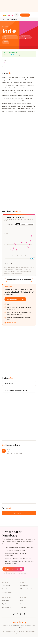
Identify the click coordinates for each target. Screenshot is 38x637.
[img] (19, 242)
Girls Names (6, 585)
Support (19, 634)
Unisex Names (7, 592)
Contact (23, 607)
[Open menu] (33, 15)
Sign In (4, 604)
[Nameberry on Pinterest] (21, 614)
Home (3, 19)
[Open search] (16, 15)
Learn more (11, 323)
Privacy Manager (30, 631)
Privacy (21, 631)
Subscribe (25, 15)
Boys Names (6, 589)
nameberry (19, 622)
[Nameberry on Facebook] (17, 614)
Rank (18, 224)
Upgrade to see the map (15, 299)
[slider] (31, 258)
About (22, 604)
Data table (9, 264)
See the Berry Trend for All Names (19, 279)
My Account (6, 607)
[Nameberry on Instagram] (25, 614)
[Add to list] (14, 31)
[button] (19, 513)
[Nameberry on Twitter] (14, 614)
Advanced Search (26, 589)
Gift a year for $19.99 (13, 569)
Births (23, 224)
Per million (30, 224)
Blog (21, 600)
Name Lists (24, 585)
